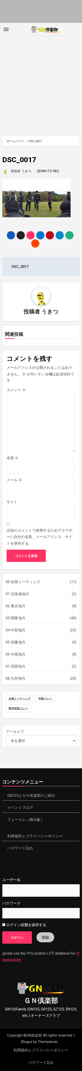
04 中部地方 (16, 630)
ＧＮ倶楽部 (41, 1000)
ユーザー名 (11, 880)
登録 (45, 937)
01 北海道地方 (17, 594)
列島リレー (45, 698)
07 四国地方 (16, 666)
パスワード (11, 903)
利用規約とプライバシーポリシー (35, 836)
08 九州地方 (16, 678)
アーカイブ (15, 732)
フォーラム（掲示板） (25, 819)
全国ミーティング (20, 698)
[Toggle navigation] (6, 29)
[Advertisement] (41, 84)
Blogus (26, 1042)
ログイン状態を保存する (25, 925)
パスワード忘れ (20, 848)
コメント (16, 390)
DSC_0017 (19, 159)
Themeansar (47, 1042)
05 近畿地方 (16, 642)
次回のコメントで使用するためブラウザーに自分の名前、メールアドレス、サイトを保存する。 (39, 537)
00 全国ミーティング (23, 582)
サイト (12, 502)
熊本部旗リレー (18, 708)
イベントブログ (20, 807)
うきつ (26, 171)
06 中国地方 (16, 654)
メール (14, 480)
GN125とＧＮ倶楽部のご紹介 (31, 795)
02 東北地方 (16, 606)
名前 (12, 458)
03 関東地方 (16, 618)
